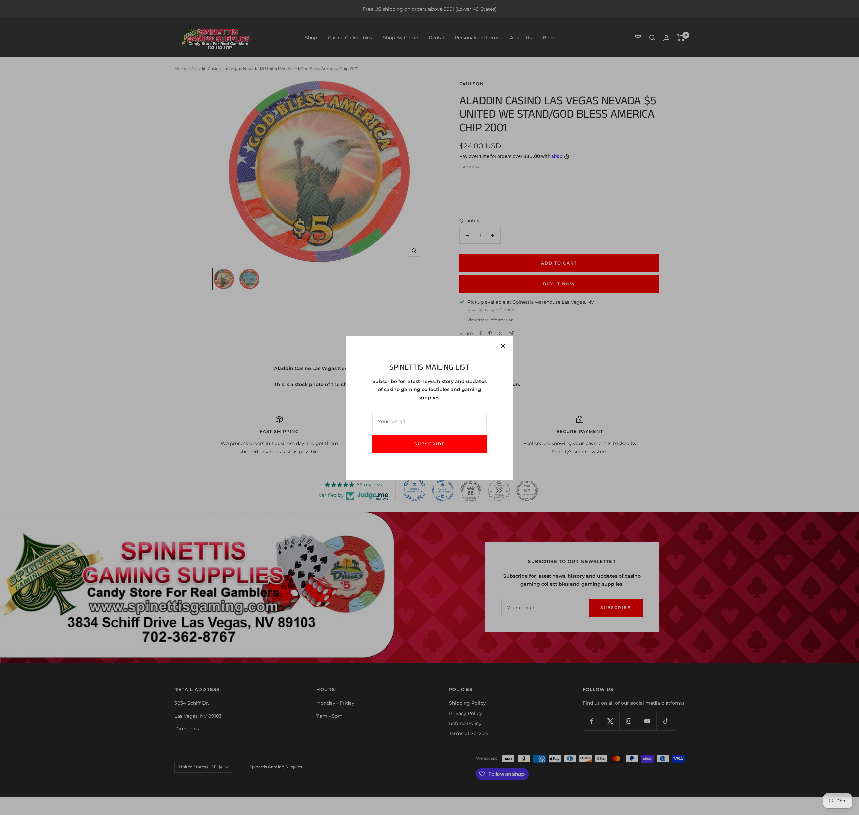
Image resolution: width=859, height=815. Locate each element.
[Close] (503, 346)
